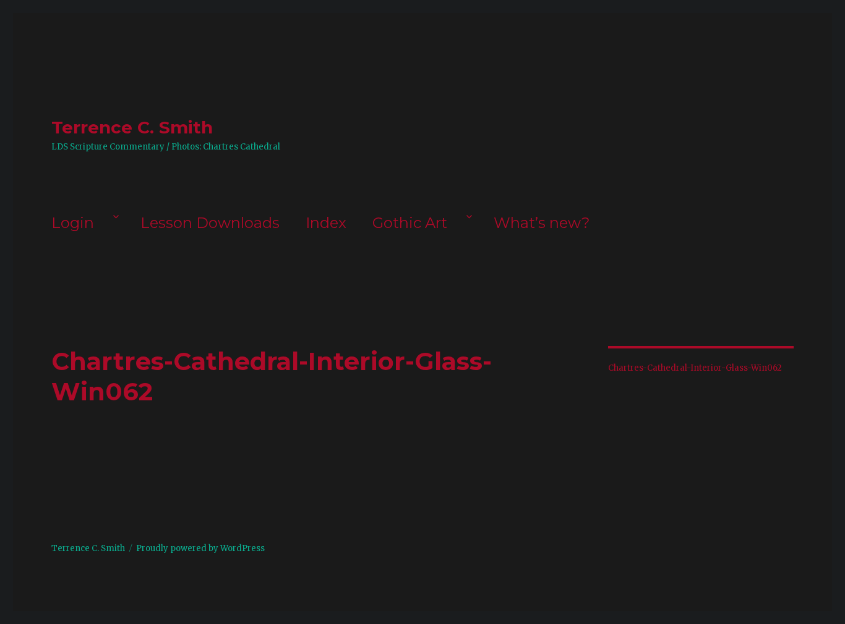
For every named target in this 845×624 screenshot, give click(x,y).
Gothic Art (409, 223)
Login (72, 223)
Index (326, 223)
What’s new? (542, 223)
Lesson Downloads (210, 223)
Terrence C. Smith (132, 127)
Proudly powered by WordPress (200, 548)
